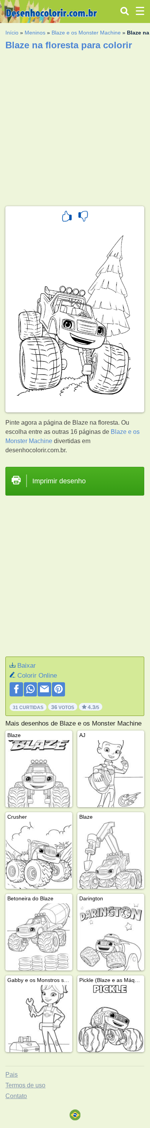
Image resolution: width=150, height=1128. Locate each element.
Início (11, 33)
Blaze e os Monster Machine (86, 33)
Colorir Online (37, 675)
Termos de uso (25, 1085)
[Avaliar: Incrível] (67, 217)
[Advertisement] (75, 125)
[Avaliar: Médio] (83, 217)
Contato (16, 1096)
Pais (11, 1074)
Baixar (26, 665)
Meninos (35, 33)
